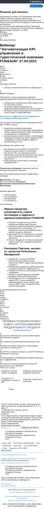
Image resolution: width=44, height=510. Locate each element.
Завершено (4, 319)
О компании (6, 446)
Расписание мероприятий (16, 26)
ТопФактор (9, 460)
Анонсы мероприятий (9, 423)
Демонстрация (6, 30)
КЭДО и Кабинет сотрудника (11, 18)
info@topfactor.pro (8, 412)
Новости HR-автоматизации (12, 421)
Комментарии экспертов (10, 425)
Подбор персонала (19, 20)
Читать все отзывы (7, 368)
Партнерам (35, 26)
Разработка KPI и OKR (18, 448)
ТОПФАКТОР (11, 478)
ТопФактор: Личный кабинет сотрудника (9, 372)
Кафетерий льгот (34, 20)
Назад (11, 389)
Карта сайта (6, 443)
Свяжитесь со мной (20, 30)
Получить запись (6, 78)
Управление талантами (31, 17)
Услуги (2, 26)
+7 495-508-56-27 (36, 2)
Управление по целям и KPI (11, 17)
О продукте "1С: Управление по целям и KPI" (10, 380)
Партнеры (17, 446)
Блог (28, 26)
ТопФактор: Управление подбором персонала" (32, 372)
